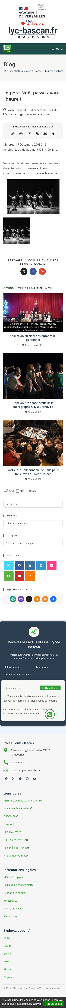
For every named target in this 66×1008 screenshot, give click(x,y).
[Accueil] (4, 70)
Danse (12, 114)
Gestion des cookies (15, 892)
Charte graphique (13, 908)
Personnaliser (53, 1003)
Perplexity (21, 134)
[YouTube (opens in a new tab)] (43, 37)
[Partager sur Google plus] (42, 271)
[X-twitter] (13, 778)
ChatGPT (13, 134)
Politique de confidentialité (19, 884)
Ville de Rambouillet (15, 855)
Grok (29, 134)
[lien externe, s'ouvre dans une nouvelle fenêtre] (33, 11)
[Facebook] (19, 565)
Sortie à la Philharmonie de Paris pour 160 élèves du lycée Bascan (33, 472)
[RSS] (30, 576)
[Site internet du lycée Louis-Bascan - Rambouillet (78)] (33, 30)
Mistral (45, 134)
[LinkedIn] (41, 565)
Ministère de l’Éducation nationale (23, 800)
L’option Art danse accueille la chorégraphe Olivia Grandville (33, 405)
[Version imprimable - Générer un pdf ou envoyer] (20, 490)
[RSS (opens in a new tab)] (47, 37)
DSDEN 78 (10, 816)
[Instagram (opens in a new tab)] (38, 37)
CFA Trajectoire (12, 832)
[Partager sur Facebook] (33, 271)
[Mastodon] (6, 778)
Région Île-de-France (15, 847)
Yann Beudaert (17, 110)
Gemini (53, 134)
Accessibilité (10, 900)
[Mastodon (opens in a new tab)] (19, 37)
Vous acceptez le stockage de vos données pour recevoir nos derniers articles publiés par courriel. (32, 698)
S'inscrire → (50, 687)
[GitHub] (9, 576)
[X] (9, 565)
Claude (37, 134)
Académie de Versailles (17, 808)
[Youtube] (19, 576)
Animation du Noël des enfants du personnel (33, 338)
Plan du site (10, 916)
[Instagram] (30, 565)
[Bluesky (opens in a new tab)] (23, 37)
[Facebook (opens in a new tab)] (33, 37)
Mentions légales (13, 877)
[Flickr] (51, 565)
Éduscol (8, 824)
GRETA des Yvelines (15, 840)
